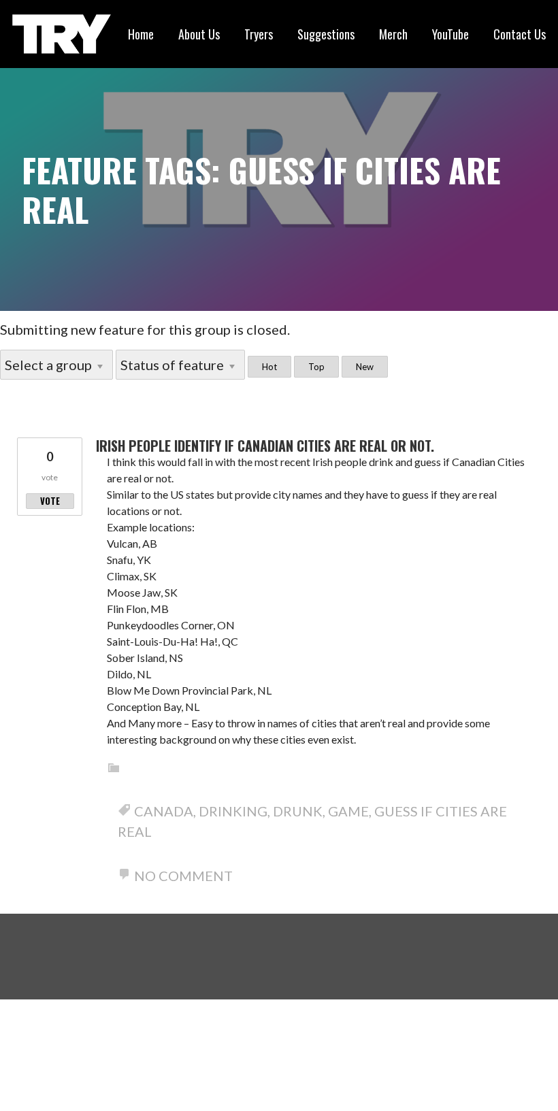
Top (316, 366)
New (365, 366)
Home (141, 34)
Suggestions (326, 34)
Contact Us (519, 34)
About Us (199, 34)
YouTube (450, 34)
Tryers (258, 34)
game (348, 811)
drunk (298, 811)
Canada (163, 811)
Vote (50, 501)
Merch (393, 34)
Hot (269, 366)
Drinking (233, 811)
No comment (183, 875)
